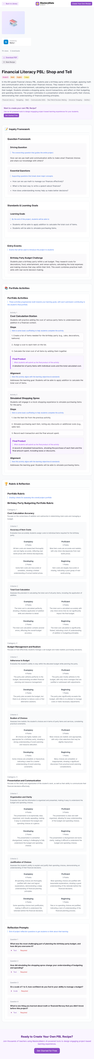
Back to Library (11, 4)
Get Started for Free (47, 1050)
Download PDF (11, 57)
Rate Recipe (10, 62)
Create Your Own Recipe (81, 4)
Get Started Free (11, 115)
